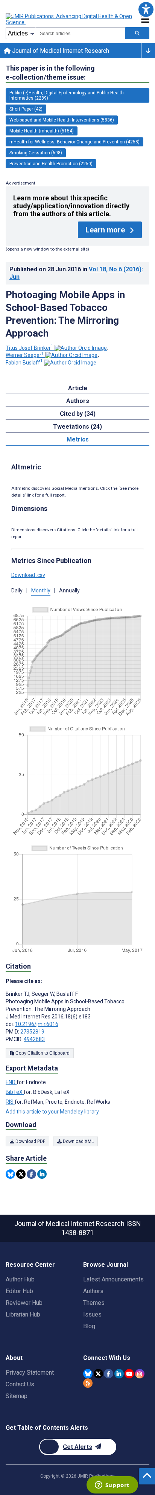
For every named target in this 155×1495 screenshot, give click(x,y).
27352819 (32, 1032)
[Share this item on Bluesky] (10, 1174)
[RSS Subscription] (88, 1383)
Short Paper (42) (26, 109)
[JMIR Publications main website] (70, 19)
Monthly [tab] (40, 591)
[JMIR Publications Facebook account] (108, 1373)
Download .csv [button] (28, 575)
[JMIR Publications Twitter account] (98, 1373)
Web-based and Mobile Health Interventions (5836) (61, 120)
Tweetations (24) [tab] (77, 426)
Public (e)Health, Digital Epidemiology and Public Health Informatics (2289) (66, 95)
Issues (92, 1314)
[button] (145, 9)
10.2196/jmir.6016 (36, 1024)
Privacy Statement (30, 1372)
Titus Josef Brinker (29, 348)
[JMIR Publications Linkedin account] (119, 1373)
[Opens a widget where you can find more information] (112, 1485)
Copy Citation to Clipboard (42, 1053)
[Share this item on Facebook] (31, 1174)
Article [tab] (77, 388)
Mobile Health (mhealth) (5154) (41, 131)
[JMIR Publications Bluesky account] (88, 1373)
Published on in (76, 273)
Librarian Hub (23, 1314)
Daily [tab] (17, 591)
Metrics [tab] (78, 439)
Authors (93, 1291)
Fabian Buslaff (24, 363)
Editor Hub (19, 1291)
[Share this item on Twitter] (21, 1174)
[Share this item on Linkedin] (42, 1174)
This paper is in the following (50, 72)
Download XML (78, 1141)
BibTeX (15, 1092)
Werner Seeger (25, 355)
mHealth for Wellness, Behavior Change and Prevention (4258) (74, 142)
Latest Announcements (113, 1279)
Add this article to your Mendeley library (52, 1112)
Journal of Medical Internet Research (60, 50)
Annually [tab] (69, 591)
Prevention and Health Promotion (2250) (51, 163)
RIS (10, 1102)
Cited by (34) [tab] (78, 413)
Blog (89, 1326)
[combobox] (80, 33)
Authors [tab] (77, 401)
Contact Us (20, 1384)
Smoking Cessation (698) (35, 152)
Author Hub (20, 1279)
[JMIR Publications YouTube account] (129, 1373)
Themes (94, 1302)
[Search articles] (137, 33)
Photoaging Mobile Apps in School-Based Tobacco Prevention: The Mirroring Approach (65, 314)
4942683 (34, 1039)
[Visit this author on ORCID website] (81, 348)
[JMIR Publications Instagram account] (139, 1373)
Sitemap (16, 1396)
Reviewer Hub (24, 1302)
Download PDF (29, 1141)
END (11, 1082)
